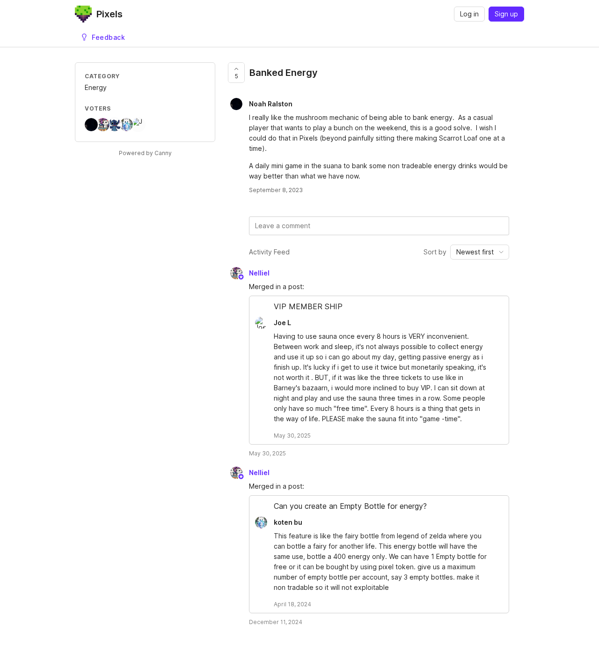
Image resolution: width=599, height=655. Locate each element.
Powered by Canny (145, 152)
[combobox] (479, 252)
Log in (469, 14)
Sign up (506, 14)
